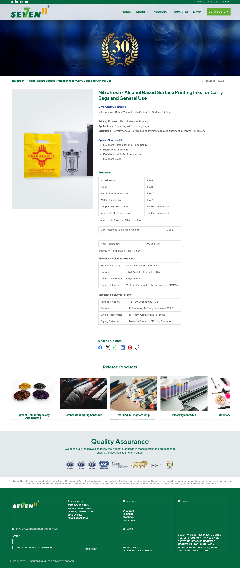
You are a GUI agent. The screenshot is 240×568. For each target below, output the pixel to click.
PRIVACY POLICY (132, 550)
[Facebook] (21, 2)
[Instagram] (11, 2)
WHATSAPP (129, 514)
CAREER (214, 1)
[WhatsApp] (115, 347)
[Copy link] (137, 347)
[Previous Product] (5, 393)
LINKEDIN (128, 517)
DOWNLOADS (203, 1)
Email (16, 538)
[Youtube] (26, 2)
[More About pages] (147, 12)
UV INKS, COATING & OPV (81, 514)
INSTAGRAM (129, 523)
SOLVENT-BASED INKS (79, 511)
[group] (120, 399)
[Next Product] (235, 393)
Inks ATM (126, 541)
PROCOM (69, 564)
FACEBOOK (128, 520)
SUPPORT (225, 1)
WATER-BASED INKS (78, 508)
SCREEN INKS (75, 517)
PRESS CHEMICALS (78, 521)
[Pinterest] (130, 347)
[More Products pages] (168, 12)
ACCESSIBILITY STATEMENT (137, 553)
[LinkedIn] (16, 2)
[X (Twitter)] (108, 347)
